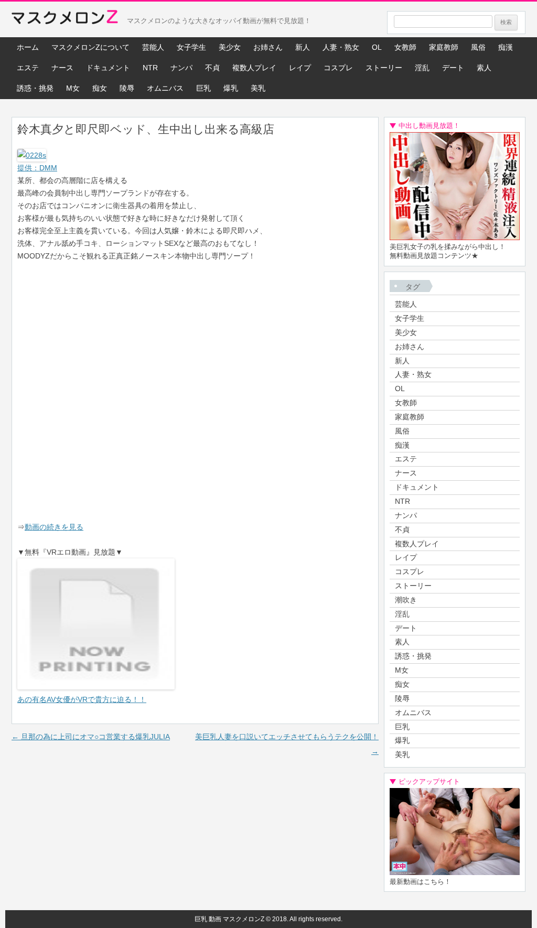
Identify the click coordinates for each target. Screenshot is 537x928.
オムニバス (165, 88)
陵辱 (127, 88)
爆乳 (230, 88)
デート (453, 67)
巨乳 (203, 88)
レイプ (300, 67)
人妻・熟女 (341, 47)
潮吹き (406, 600)
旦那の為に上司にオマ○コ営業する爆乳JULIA (91, 736)
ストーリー (384, 67)
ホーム (28, 47)
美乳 (258, 88)
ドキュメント (108, 67)
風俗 (478, 47)
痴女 (99, 88)
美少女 (230, 47)
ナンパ (181, 67)
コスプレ (338, 67)
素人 (484, 67)
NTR (150, 67)
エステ (28, 67)
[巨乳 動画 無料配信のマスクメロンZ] (65, 19)
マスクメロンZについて (90, 47)
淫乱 (422, 67)
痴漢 (505, 47)
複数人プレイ (254, 67)
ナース (62, 67)
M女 (73, 88)
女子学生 (191, 47)
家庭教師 (443, 47)
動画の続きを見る (54, 527)
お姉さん (268, 47)
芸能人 (153, 47)
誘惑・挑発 (35, 88)
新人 (302, 47)
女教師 (405, 47)
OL (377, 47)
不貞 (212, 67)
